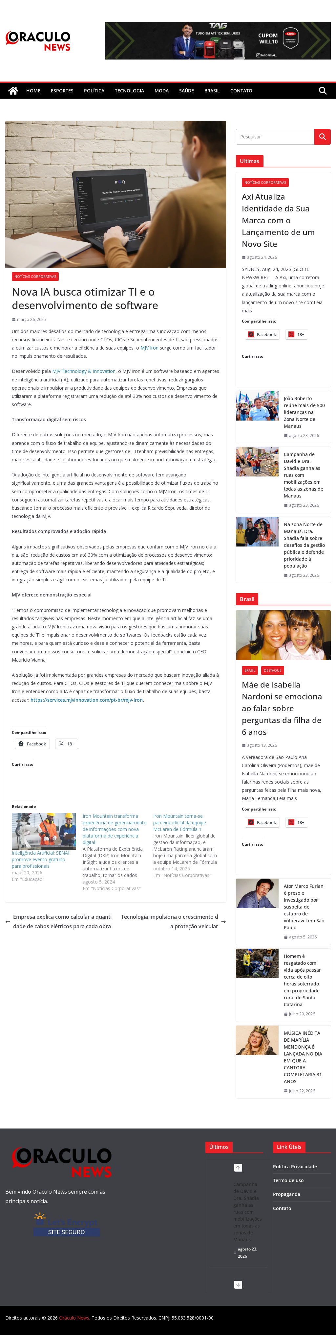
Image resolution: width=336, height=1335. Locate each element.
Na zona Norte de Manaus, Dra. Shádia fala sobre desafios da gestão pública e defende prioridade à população (304, 545)
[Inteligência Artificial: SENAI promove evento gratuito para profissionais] (44, 831)
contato (241, 90)
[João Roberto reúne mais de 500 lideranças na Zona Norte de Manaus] (257, 417)
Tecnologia (129, 90)
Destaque (273, 670)
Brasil (212, 90)
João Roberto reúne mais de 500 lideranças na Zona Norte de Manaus (304, 412)
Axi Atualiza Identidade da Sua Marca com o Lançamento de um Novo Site (278, 220)
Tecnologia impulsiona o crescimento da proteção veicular (169, 921)
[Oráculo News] (13, 91)
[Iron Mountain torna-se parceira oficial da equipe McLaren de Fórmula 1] (188, 846)
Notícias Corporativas (35, 276)
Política (94, 90)
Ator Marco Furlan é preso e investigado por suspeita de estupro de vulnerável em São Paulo (304, 907)
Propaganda (286, 1194)
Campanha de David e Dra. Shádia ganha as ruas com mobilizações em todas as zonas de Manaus (303, 475)
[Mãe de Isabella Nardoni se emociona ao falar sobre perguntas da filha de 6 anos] (283, 635)
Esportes (62, 90)
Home (33, 90)
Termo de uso (288, 1180)
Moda (162, 90)
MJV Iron (149, 348)
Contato (282, 1208)
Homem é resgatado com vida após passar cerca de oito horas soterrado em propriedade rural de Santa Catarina (302, 980)
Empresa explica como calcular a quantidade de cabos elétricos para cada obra (62, 921)
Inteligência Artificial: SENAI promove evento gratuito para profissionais (40, 859)
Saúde (186, 90)
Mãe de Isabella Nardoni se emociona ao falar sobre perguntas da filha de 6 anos (282, 708)
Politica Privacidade (295, 1166)
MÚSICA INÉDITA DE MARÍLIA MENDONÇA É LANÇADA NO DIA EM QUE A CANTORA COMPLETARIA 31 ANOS (303, 1057)
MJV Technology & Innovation (84, 371)
